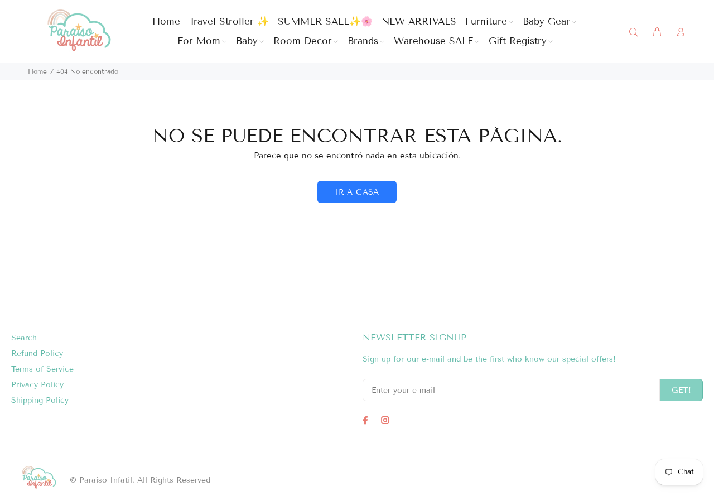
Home (37, 71)
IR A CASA (357, 192)
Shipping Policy (40, 400)
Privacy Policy (37, 384)
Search (24, 338)
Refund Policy (37, 353)
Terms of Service (42, 369)
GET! (681, 390)
